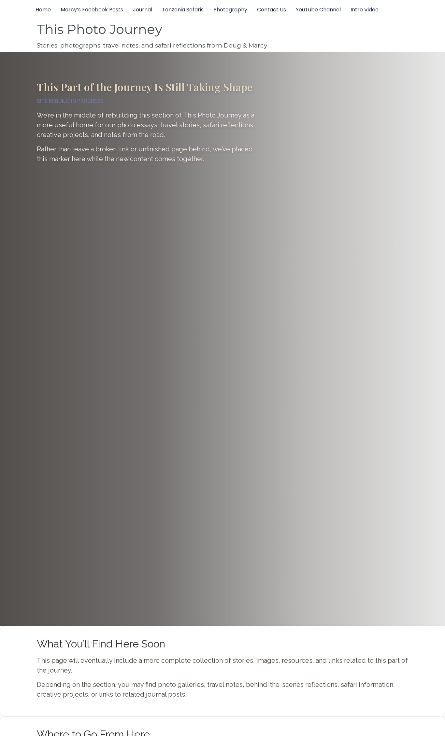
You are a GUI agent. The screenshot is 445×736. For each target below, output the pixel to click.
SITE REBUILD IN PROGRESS (70, 101)
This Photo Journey (99, 29)
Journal (142, 9)
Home (43, 9)
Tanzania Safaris (183, 9)
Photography (230, 9)
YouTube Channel (318, 9)
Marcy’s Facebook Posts (92, 9)
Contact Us (271, 9)
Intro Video (365, 9)
